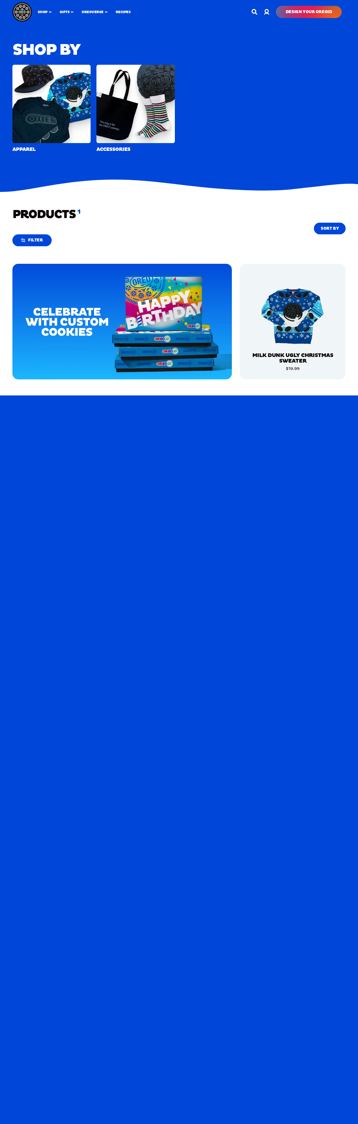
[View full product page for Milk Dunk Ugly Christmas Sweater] (292, 315)
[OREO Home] (22, 12)
